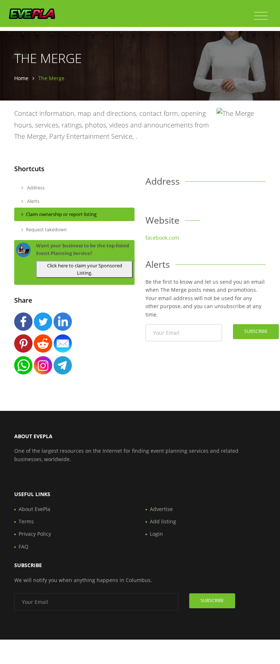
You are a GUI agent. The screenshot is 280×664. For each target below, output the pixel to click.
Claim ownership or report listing (61, 214)
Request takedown (46, 229)
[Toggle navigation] (260, 16)
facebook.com (162, 237)
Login (156, 533)
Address (35, 187)
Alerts (32, 201)
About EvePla (34, 509)
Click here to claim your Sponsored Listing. (84, 269)
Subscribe (256, 331)
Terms (26, 521)
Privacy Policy (35, 533)
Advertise (161, 509)
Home (21, 78)
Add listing (163, 521)
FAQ (23, 546)
